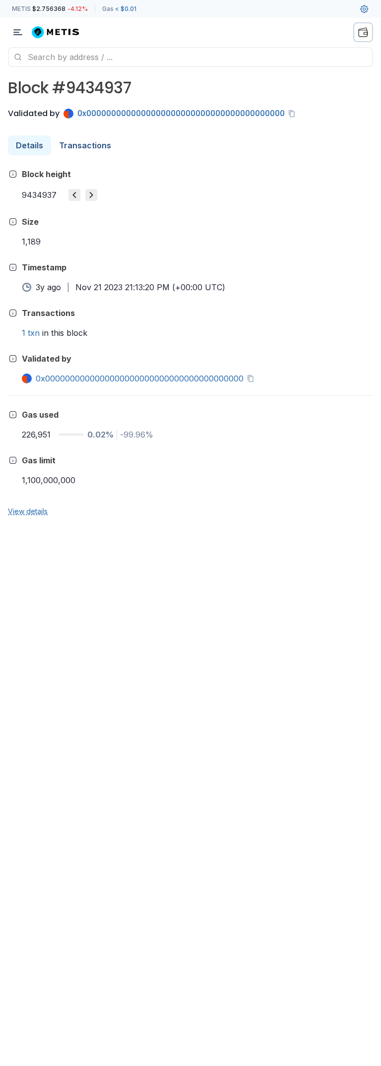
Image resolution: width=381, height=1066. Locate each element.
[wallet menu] (363, 32)
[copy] (294, 114)
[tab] (29, 145)
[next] (91, 195)
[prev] (74, 195)
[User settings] (364, 9)
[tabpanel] (190, 342)
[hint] (13, 174)
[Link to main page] (61, 32)
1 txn (31, 333)
